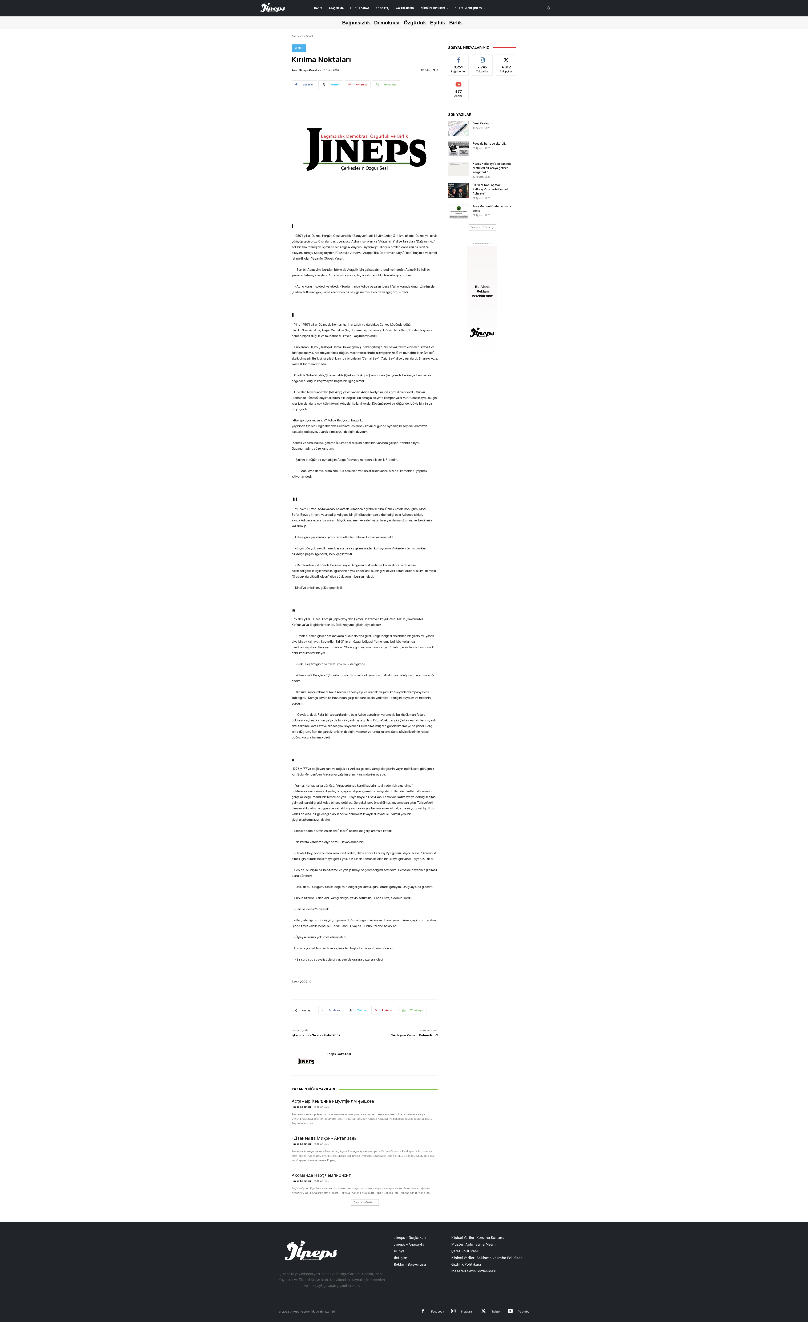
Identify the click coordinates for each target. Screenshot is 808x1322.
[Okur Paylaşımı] (458, 128)
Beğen (458, 57)
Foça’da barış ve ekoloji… (490, 143)
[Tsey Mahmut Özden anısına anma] (458, 211)
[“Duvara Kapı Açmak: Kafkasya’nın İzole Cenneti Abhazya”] (458, 190)
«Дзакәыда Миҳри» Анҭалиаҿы (325, 1138)
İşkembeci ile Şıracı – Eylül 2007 (316, 1035)
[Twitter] (483, 1311)
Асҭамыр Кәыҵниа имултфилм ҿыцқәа (333, 1101)
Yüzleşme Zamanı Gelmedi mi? (414, 1035)
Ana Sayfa (297, 36)
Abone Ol (459, 82)
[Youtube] (510, 1311)
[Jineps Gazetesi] (295, 70)
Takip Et (482, 57)
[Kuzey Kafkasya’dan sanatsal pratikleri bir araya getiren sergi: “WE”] (458, 169)
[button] (548, 8)
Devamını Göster (363, 1202)
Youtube (523, 1311)
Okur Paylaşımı (483, 123)
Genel (309, 36)
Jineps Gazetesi (310, 70)
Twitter (496, 1311)
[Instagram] (453, 1311)
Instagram (467, 1311)
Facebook (437, 1311)
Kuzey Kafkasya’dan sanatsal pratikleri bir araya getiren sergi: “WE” (492, 168)
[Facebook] (423, 1311)
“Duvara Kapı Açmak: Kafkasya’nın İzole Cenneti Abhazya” (491, 189)
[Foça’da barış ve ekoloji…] (458, 148)
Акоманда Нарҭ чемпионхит (321, 1175)
